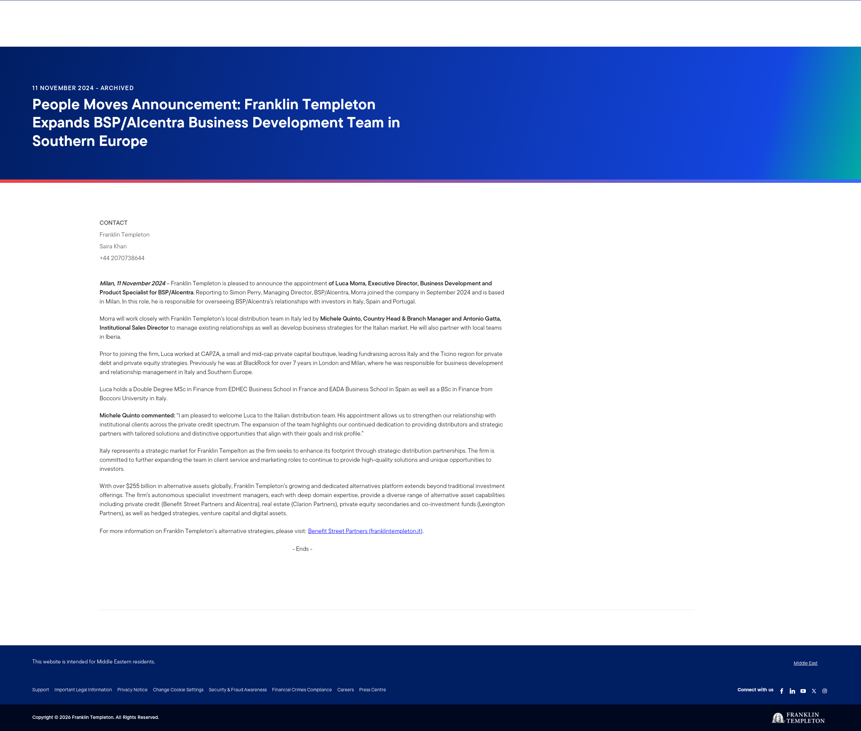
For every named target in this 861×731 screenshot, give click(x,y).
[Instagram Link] (824, 689)
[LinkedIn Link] (792, 689)
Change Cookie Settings (178, 689)
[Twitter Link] (814, 689)
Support (40, 689)
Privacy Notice (132, 689)
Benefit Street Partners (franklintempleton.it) (365, 531)
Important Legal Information (83, 689)
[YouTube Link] (803, 689)
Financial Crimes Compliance (302, 689)
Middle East (806, 663)
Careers (345, 689)
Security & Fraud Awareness (238, 689)
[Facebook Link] (781, 689)
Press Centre (372, 689)
